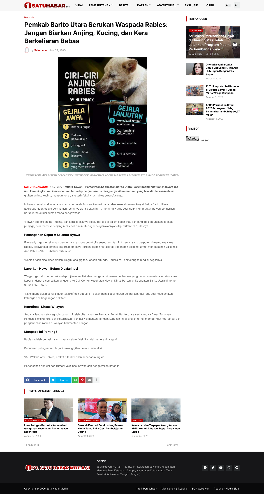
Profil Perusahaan (146, 488)
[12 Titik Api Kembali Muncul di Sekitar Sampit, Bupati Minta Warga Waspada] (194, 90)
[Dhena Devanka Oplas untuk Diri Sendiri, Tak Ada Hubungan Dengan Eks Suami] (194, 69)
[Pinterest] (82, 380)
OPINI (210, 5)
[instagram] (229, 468)
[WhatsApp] (75, 380)
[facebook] (205, 468)
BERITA (124, 5)
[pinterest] (237, 468)
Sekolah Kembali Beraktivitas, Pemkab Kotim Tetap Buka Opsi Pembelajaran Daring (101, 428)
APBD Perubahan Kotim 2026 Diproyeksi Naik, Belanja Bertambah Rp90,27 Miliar (223, 109)
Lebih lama (172, 444)
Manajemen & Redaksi (174, 488)
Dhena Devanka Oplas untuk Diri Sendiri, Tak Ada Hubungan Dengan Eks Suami (222, 69)
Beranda (29, 17)
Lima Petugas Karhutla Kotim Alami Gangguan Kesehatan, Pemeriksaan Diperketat (46, 428)
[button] (228, 5)
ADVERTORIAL (166, 5)
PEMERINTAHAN (99, 5)
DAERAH (142, 5)
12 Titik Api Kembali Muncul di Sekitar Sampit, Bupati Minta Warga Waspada (223, 89)
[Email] (89, 380)
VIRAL (79, 5)
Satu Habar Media (57, 488)
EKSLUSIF (191, 5)
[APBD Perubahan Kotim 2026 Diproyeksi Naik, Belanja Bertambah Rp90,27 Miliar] (194, 109)
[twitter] (213, 468)
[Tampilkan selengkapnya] (96, 380)
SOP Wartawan (200, 488)
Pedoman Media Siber (227, 488)
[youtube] (221, 468)
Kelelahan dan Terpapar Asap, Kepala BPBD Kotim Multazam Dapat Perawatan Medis (155, 428)
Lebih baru (32, 444)
